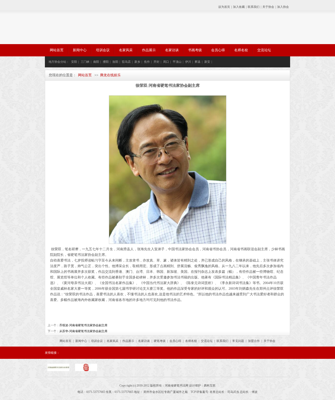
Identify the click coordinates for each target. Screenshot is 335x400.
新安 (207, 61)
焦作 (147, 61)
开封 (156, 61)
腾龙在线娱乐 (110, 75)
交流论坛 (264, 50)
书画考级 (195, 50)
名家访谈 (172, 50)
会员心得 (218, 50)
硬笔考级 (160, 341)
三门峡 (85, 61)
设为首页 (224, 7)
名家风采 (126, 50)
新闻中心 (80, 50)
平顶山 (177, 61)
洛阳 (115, 61)
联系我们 (253, 7)
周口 (166, 61)
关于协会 (268, 7)
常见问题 (238, 341)
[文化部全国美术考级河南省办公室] (86, 370)
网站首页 (57, 50)
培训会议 (103, 50)
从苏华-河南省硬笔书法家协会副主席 (83, 331)
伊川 (188, 61)
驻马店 (126, 61)
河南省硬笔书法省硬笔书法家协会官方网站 (96, 27)
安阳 (74, 61)
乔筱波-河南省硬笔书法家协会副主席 (83, 325)
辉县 (198, 61)
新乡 (137, 61)
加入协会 (283, 7)
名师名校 (241, 50)
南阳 (96, 61)
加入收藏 (239, 7)
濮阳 (106, 61)
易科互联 (210, 385)
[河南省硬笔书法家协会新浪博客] (58, 370)
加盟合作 (254, 341)
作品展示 (149, 50)
